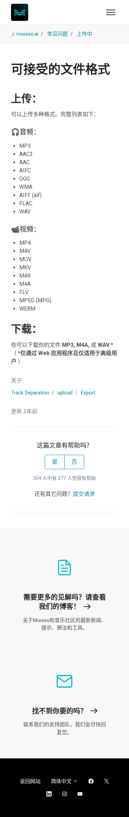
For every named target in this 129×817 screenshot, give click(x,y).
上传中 (84, 34)
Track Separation (30, 393)
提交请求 (84, 494)
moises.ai (27, 34)
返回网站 (30, 781)
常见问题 (57, 34)
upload (65, 393)
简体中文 (62, 781)
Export (88, 393)
